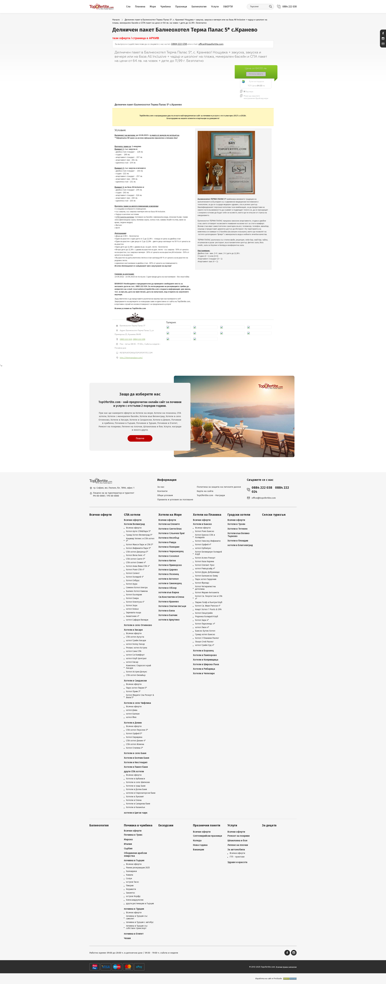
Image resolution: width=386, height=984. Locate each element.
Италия (128, 844)
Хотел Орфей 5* (134, 733)
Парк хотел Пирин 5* (136, 688)
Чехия (127, 938)
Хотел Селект (133, 573)
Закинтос (130, 893)
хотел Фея (131, 717)
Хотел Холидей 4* (135, 577)
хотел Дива (131, 710)
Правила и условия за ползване (175, 499)
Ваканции (198, 849)
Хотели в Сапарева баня (138, 804)
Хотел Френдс (202, 583)
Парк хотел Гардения (205, 579)
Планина (140, 6)
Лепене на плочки (238, 845)
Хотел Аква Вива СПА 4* (138, 566)
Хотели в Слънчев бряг (171, 533)
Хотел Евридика (134, 737)
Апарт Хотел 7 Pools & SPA (208, 609)
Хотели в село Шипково (138, 782)
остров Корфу (133, 896)
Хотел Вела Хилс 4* (135, 555)
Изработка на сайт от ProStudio (268, 979)
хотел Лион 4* (202, 627)
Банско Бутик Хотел (205, 631)
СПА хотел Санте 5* (135, 559)
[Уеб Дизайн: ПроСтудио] (289, 979)
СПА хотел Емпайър (136, 675)
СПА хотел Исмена (135, 744)
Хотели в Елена (133, 800)
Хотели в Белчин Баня (136, 757)
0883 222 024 (126, 339)
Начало (116, 19)
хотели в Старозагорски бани (140, 793)
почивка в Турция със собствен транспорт (137, 927)
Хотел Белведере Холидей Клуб (208, 553)
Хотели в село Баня (135, 753)
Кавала (129, 875)
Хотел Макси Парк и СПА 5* (139, 544)
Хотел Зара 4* (202, 620)
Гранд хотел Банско (205, 634)
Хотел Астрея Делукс (136, 672)
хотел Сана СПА (133, 651)
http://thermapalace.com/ (131, 358)
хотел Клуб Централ (136, 658)
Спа (128, 6)
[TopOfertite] (101, 6)
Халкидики (131, 871)
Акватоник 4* (132, 616)
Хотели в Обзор (167, 587)
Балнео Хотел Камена (137, 591)
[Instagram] (294, 952)
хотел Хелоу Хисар (135, 644)
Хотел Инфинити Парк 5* (138, 548)
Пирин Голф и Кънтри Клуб (208, 602)
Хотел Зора (131, 605)
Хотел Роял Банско (204, 531)
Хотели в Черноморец (171, 551)
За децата (269, 825)
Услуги (215, 6)
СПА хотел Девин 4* (136, 741)
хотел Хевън (132, 609)
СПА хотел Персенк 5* (137, 730)
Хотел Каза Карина (204, 561)
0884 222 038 (289, 6)
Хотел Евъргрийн (204, 613)
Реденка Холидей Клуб (206, 616)
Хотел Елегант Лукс (205, 565)
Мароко (128, 839)
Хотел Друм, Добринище (207, 572)
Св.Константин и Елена (171, 596)
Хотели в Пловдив (238, 540)
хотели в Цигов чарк (135, 812)
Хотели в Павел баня (136, 766)
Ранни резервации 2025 (138, 868)
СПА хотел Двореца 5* (137, 552)
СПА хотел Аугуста (135, 637)
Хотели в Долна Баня (136, 789)
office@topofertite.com (210, 44)
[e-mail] (383, 44)
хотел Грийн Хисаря (136, 640)
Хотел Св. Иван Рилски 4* (207, 606)
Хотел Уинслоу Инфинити (207, 541)
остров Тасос (132, 882)
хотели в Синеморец (170, 583)
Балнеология (199, 6)
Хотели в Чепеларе (204, 673)
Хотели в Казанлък (135, 807)
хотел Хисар (132, 662)
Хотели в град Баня (135, 786)
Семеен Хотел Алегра (136, 587)
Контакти (162, 491)
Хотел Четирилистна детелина (205, 587)
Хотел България (134, 595)
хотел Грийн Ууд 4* (204, 645)
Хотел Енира (132, 598)
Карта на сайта (205, 491)
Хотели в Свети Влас (170, 528)
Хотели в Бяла (166, 610)
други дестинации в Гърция (140, 903)
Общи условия (165, 495)
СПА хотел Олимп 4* (136, 562)
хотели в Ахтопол (168, 578)
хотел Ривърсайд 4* (205, 568)
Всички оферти (100, 514)
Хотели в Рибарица (204, 668)
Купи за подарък (256, 81)
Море (153, 6)
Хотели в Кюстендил (135, 762)
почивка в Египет (134, 933)
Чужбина (165, 6)
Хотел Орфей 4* (203, 544)
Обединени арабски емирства (135, 854)
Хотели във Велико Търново (239, 535)
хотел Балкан (132, 714)
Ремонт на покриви (239, 835)
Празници (181, 6)
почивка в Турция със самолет (137, 917)
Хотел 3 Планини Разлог (207, 638)
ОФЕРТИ (228, 6)
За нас (160, 487)
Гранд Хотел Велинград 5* (139, 535)
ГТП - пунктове (237, 857)
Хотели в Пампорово (205, 655)
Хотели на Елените (169, 524)
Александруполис (135, 900)
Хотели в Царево (168, 569)
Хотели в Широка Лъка (206, 664)
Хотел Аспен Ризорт (205, 558)
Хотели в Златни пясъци (172, 606)
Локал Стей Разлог (204, 642)
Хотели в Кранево (168, 601)
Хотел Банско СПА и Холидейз (205, 536)
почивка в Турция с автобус (140, 922)
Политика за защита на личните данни (219, 487)
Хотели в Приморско (170, 565)
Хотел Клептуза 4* (135, 602)
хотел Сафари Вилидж (137, 620)
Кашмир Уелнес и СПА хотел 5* (140, 539)
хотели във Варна (168, 592)
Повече (140, 438)
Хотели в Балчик (167, 615)
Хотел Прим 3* (133, 691)
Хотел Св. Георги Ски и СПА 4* (208, 597)
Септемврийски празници (207, 835)
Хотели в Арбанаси (135, 779)
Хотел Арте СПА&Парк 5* (138, 531)
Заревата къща (133, 612)
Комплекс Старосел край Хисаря (138, 666)
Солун (129, 878)
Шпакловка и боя (237, 840)
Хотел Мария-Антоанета (207, 592)
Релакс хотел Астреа (136, 648)
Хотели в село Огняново (138, 625)
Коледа (197, 840)
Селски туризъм (274, 514)
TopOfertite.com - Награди (211, 495)
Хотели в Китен (167, 560)
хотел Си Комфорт (135, 655)
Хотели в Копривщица (205, 659)
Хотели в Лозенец (168, 574)
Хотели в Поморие (168, 546)
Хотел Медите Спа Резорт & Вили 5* (140, 696)
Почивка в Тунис (133, 834)
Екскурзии (165, 825)
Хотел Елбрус (133, 580)
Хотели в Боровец (203, 650)
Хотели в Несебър (168, 537)
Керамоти (131, 889)
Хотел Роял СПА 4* (135, 569)
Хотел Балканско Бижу (206, 576)
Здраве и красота (237, 862)
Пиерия (129, 885)
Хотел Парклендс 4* (205, 624)
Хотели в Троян (236, 524)
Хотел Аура (131, 584)
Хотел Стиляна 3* (134, 748)
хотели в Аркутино (169, 619)
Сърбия (128, 848)
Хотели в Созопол (168, 556)
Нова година (200, 845)
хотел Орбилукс (203, 548)
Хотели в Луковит (135, 796)
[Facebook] (287, 952)
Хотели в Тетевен (237, 528)
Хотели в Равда (167, 542)
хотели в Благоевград (240, 545)
